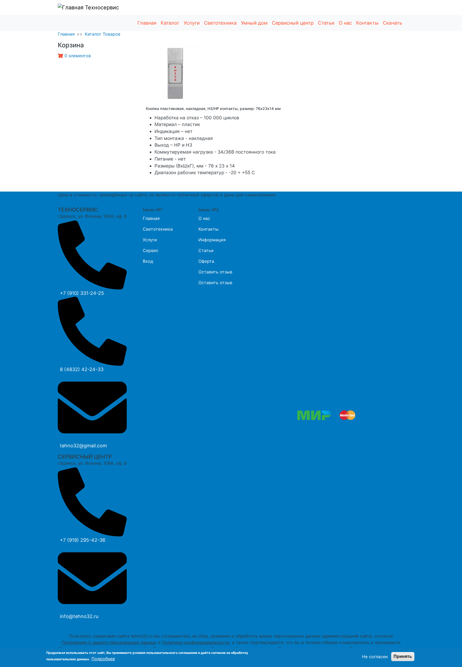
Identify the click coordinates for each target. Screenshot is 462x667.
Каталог (170, 23)
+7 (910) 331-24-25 (82, 293)
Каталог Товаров (102, 34)
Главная (146, 23)
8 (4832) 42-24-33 (81, 369)
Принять (403, 656)
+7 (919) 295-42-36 (82, 540)
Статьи (326, 23)
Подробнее (103, 658)
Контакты (367, 23)
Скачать (392, 23)
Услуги (192, 23)
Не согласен (375, 656)
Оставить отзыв (215, 272)
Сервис (151, 250)
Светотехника (220, 23)
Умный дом (254, 23)
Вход (148, 261)
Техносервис (101, 7)
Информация (212, 239)
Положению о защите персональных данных (109, 642)
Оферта (206, 261)
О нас (345, 23)
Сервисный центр (293, 23)
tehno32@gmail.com (83, 445)
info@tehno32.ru (79, 616)
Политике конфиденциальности (195, 642)
